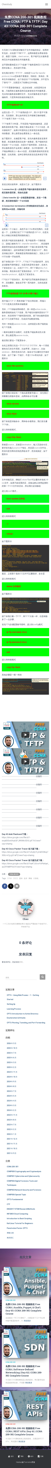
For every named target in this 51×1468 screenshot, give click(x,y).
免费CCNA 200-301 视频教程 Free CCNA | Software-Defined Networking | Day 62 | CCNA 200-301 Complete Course (24, 1371)
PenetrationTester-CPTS (17, 1228)
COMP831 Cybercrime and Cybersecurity (23, 1176)
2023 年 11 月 (12, 1115)
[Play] (25, 761)
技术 (25, 878)
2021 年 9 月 (11, 1153)
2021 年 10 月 (12, 1149)
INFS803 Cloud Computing (17, 1214)
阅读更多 (27, 1321)
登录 (21, 962)
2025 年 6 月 (11, 1058)
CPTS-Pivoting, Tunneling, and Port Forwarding (26, 1023)
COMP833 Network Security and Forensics (24, 1190)
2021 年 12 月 (12, 1139)
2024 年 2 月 (11, 1110)
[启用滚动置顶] (46, 1463)
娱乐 (31, 1456)
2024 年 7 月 (11, 1091)
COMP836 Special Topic (16, 1195)
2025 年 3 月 (11, 1062)
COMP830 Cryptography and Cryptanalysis (24, 1171)
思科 (21, 878)
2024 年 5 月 (11, 1096)
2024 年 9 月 (11, 1082)
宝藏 (41, 1456)
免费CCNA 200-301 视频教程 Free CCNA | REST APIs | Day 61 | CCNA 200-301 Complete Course (24, 1431)
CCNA (9, 878)
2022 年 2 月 (11, 1129)
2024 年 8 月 (11, 1086)
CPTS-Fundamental (15, 1199)
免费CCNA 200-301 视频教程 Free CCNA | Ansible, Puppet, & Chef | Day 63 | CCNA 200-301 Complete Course (23, 1309)
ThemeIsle (28, 1462)
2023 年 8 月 (11, 1120)
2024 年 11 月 (12, 1072)
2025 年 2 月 (11, 1067)
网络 (30, 878)
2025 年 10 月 (12, 1048)
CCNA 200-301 (14, 874)
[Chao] (25, 907)
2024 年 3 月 (11, 1105)
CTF (8, 1204)
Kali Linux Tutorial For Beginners (20, 1223)
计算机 (35, 878)
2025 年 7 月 (11, 1053)
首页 (12, 1456)
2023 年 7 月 (11, 1125)
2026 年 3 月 (11, 1043)
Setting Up (11, 1004)
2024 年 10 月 (12, 1077)
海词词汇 (10, 1238)
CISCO (15, 878)
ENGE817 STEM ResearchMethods (21, 1209)
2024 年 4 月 (11, 1101)
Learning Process (14, 1009)
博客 (22, 1456)
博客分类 (10, 1233)
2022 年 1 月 (11, 1134)
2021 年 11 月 (12, 1144)
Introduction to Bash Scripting (19, 1219)
